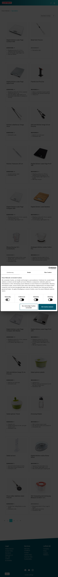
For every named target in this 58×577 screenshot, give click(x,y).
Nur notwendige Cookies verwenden (28, 306)
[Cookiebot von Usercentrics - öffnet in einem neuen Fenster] (49, 268)
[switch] (22, 300)
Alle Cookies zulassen (47, 307)
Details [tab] (29, 272)
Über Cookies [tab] (48, 272)
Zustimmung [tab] (10, 272)
